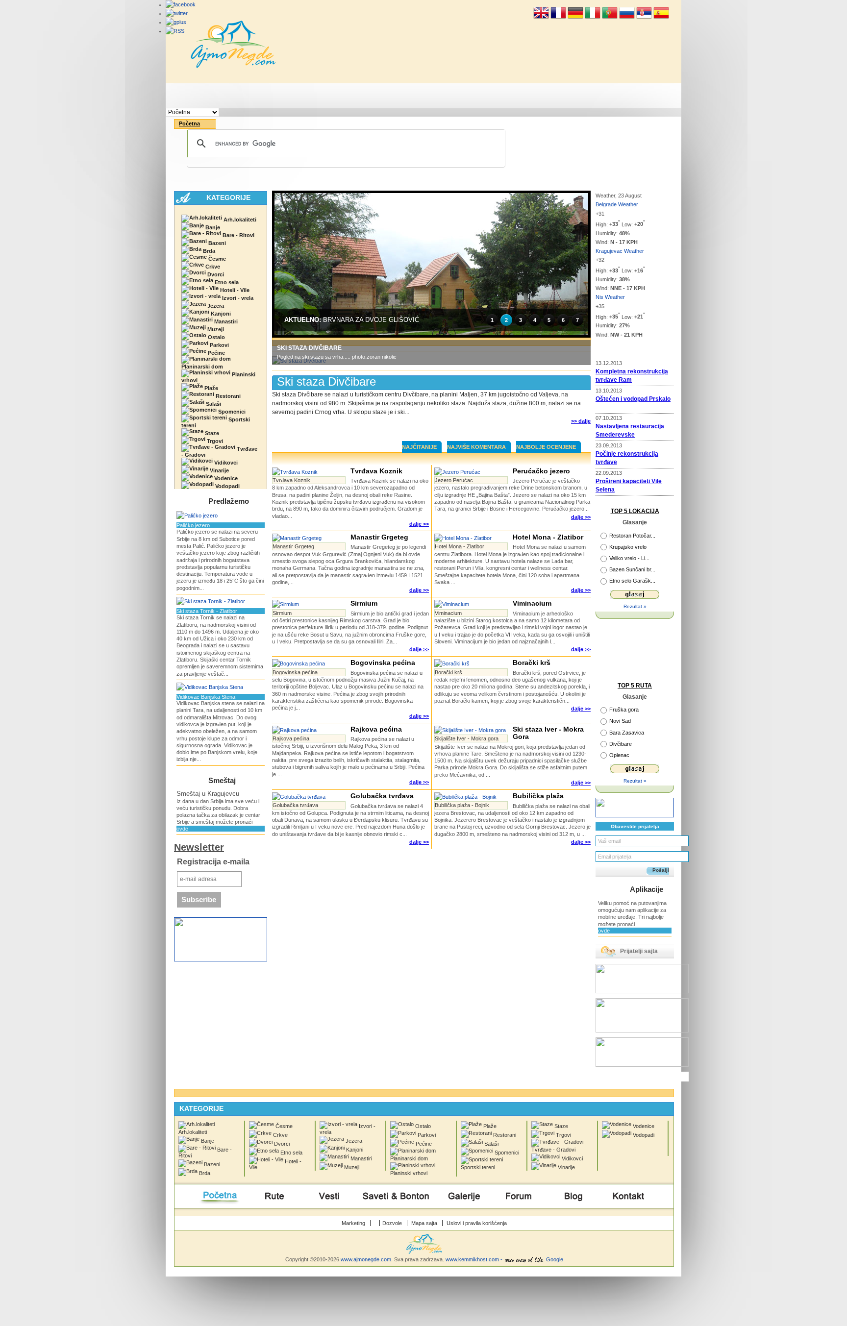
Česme (216, 259)
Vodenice (225, 478)
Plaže (210, 388)
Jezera (215, 306)
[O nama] (377, 1223)
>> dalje (581, 421)
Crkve (212, 267)
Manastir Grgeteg (379, 537)
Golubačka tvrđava (382, 796)
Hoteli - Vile (234, 290)
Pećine (215, 353)
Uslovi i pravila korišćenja (477, 1223)
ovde (182, 829)
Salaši (212, 404)
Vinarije (218, 470)
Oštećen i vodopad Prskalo (633, 398)
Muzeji (215, 329)
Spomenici (231, 412)
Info (573, 95)
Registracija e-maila (213, 862)
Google (554, 1259)
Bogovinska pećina (382, 662)
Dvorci (215, 274)
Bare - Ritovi (237, 235)
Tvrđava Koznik (376, 471)
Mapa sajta (424, 1223)
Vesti (329, 95)
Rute (274, 95)
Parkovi (218, 345)
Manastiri (225, 321)
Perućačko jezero (541, 471)
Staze (211, 433)
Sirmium (363, 603)
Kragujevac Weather (620, 251)
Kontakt (629, 95)
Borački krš (531, 662)
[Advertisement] (431, 429)
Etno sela (226, 282)
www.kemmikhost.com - (475, 1259)
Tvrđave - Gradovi (219, 452)
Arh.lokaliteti (239, 219)
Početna (218, 95)
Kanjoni (220, 314)
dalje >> (419, 524)
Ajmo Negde (233, 44)
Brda (208, 251)
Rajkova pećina (376, 729)
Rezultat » (635, 606)
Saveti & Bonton (396, 95)
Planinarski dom (202, 366)
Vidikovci (225, 463)
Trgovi (214, 441)
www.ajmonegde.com (366, 1259)
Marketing (353, 1223)
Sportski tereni (215, 422)
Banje (212, 227)
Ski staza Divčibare (326, 381)
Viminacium (532, 603)
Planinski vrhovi (218, 377)
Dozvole (392, 1223)
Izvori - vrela (237, 298)
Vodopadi (227, 486)
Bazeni (216, 243)
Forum (518, 95)
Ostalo (215, 337)
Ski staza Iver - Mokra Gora (548, 732)
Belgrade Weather (618, 204)
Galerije (463, 95)
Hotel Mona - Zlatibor (548, 537)
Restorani (227, 396)
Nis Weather (610, 297)
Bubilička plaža (538, 796)
